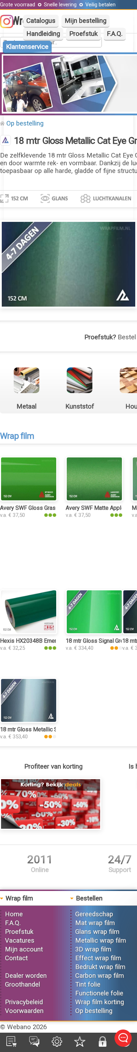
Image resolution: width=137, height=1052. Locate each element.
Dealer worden (26, 976)
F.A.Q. (115, 34)
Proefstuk (83, 34)
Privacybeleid (24, 1002)
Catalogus (41, 21)
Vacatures (19, 940)
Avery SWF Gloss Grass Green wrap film (49, 508)
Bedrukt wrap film (100, 967)
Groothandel (22, 984)
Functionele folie (99, 993)
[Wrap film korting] (50, 828)
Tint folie (87, 984)
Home (14, 914)
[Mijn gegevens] (57, 1044)
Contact (16, 958)
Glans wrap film (97, 932)
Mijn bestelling (85, 21)
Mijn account (24, 949)
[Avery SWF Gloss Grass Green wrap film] (28, 499)
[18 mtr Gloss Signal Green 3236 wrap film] (94, 632)
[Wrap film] (5, 141)
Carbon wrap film (99, 976)
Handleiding (43, 34)
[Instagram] (10, 26)
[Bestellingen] (11, 1044)
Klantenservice (27, 47)
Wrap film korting (99, 1002)
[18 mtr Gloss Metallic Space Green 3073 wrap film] (28, 721)
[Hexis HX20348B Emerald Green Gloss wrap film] (28, 632)
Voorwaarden (24, 1011)
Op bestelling (25, 123)
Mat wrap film (95, 923)
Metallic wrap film (100, 940)
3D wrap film (93, 949)
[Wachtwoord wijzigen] (102, 1044)
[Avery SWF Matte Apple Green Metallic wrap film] (94, 499)
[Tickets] (34, 1044)
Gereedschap (94, 914)
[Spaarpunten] (79, 1044)
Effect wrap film (98, 958)
